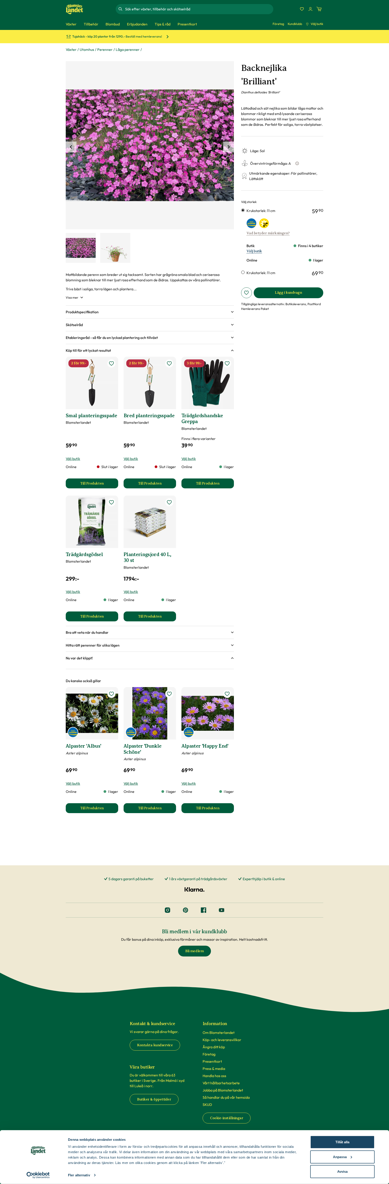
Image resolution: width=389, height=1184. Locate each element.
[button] (150, 312)
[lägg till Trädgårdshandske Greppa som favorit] (227, 363)
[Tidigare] (71, 147)
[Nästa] (228, 147)
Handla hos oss (214, 1075)
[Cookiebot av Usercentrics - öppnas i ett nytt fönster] (38, 1175)
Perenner (105, 49)
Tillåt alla (342, 1142)
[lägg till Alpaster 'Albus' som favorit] (111, 694)
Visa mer (72, 297)
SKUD (207, 1104)
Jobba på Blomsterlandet (223, 1090)
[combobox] (199, 9)
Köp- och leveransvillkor (222, 1039)
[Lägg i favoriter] (246, 292)
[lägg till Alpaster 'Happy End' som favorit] (227, 694)
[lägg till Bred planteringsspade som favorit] (169, 363)
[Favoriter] (302, 9)
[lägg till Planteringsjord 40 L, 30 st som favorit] (169, 502)
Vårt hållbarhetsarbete (221, 1083)
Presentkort (212, 1061)
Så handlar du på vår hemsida (226, 1097)
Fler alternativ (79, 1175)
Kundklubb (295, 24)
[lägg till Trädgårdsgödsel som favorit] (111, 502)
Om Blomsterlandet (219, 1032)
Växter (71, 49)
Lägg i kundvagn (288, 293)
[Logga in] (310, 9)
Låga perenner (128, 49)
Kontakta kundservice (155, 1045)
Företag (278, 24)
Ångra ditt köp (214, 1047)
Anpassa (340, 1157)
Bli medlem (194, 951)
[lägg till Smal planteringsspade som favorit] (111, 363)
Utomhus (87, 49)
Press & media (214, 1068)
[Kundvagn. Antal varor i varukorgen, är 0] (319, 9)
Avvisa (342, 1171)
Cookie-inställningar (226, 1118)
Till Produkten (99, 484)
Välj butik (317, 24)
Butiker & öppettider (154, 1099)
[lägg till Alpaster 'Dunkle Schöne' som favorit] (169, 694)
